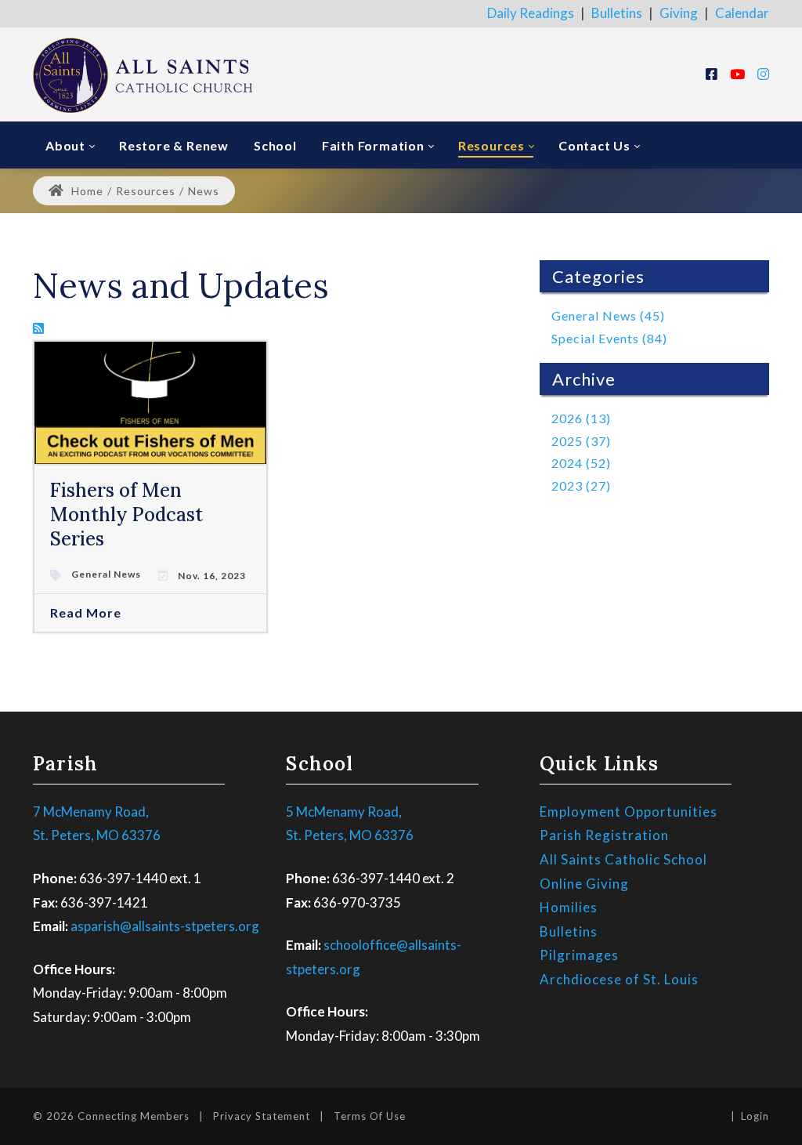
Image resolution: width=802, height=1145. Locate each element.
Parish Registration (604, 835)
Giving (678, 13)
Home (85, 190)
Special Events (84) (609, 338)
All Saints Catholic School (623, 859)
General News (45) (608, 315)
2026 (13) (581, 418)
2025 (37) (581, 440)
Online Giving (584, 883)
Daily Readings (530, 13)
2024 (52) (581, 462)
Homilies (569, 907)
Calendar (742, 13)
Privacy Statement (261, 1116)
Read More (85, 612)
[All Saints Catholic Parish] (142, 74)
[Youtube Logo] (737, 74)
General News (106, 575)
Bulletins (616, 13)
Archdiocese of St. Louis (619, 979)
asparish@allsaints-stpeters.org (164, 926)
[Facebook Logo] (711, 74)
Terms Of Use (370, 1116)
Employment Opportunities (628, 811)
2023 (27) (581, 485)
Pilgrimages (579, 955)
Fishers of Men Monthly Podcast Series (126, 514)
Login (755, 1116)
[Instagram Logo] (763, 74)
